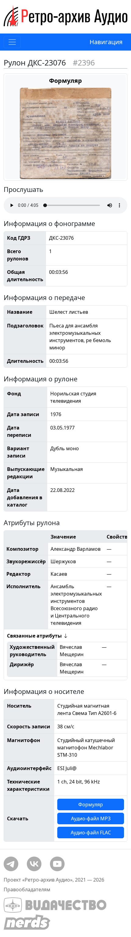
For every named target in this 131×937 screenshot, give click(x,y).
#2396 (84, 62)
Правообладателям (27, 889)
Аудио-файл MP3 (91, 818)
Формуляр (90, 804)
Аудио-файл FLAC (91, 832)
